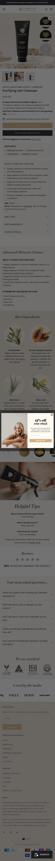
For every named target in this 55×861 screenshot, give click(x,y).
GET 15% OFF (40, 440)
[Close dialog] (52, 414)
